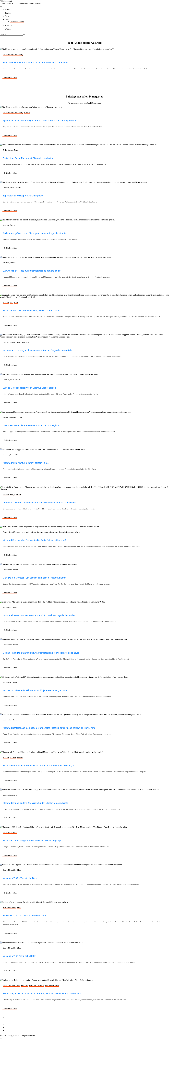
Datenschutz (10, 1021)
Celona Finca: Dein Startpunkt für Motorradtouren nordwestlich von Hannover (41, 653)
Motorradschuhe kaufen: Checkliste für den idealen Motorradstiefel (35, 803)
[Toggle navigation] (1, 6)
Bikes (7, 19)
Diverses (6, 188)
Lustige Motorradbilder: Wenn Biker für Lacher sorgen (29, 388)
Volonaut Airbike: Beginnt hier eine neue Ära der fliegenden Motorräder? (38, 350)
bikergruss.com (6, 3)
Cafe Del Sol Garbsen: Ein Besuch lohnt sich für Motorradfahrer (34, 578)
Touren (8, 13)
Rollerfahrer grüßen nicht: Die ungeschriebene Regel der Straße (34, 233)
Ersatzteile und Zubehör (11, 532)
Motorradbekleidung (51, 532)
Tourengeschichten (15, 417)
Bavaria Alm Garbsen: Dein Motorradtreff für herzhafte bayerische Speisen (39, 615)
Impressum (9, 1018)
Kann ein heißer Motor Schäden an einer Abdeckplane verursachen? (36, 62)
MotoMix (13, 342)
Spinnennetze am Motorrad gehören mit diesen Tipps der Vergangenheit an (40, 120)
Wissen (8, 29)
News (7, 10)
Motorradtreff (7, 570)
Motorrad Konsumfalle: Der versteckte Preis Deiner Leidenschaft (34, 540)
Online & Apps (8, 150)
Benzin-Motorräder (9, 870)
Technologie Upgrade (66, 532)
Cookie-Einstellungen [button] (13, 1024)
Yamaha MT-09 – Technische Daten (20, 878)
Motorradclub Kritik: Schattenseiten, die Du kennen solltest (31, 310)
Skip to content (6, 1)
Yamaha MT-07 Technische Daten (19, 956)
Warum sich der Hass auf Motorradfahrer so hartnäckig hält (32, 271)
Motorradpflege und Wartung (13, 55)
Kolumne (6, 225)
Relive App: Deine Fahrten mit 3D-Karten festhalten (28, 158)
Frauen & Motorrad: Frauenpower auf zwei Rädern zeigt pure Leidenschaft (39, 502)
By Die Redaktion (10, 77)
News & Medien (15, 188)
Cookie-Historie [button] (11, 1027)
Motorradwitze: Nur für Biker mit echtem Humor (26, 463)
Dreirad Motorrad (17, 21)
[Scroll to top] (1, 1038)
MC (11, 302)
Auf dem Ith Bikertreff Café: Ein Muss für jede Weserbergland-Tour (35, 690)
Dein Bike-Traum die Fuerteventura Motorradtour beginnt (31, 425)
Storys (12, 495)
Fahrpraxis (24, 985)
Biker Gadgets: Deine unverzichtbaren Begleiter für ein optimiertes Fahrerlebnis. (42, 993)
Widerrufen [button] (9, 1030)
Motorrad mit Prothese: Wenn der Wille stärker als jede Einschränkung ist (39, 765)
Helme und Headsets (28, 532)
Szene (7, 16)
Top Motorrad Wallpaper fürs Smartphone (23, 195)
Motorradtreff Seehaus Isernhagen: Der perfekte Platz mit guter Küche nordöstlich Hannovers (49, 728)
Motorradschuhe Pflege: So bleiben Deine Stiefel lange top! (32, 840)
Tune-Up (8, 26)
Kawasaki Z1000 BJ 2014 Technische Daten (24, 915)
